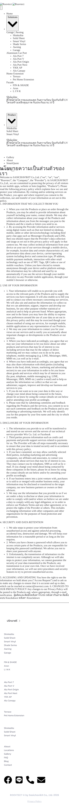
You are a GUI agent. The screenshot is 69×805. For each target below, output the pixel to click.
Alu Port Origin (21, 61)
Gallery (10, 157)
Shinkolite (18, 35)
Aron (15, 88)
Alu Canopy (19, 70)
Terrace (17, 76)
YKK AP (17, 67)
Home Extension (15, 73)
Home (9, 13)
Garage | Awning (15, 32)
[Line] (19, 780)
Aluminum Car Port (16, 53)
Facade (10, 82)
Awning (17, 47)
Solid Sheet (19, 38)
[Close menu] (1, 8)
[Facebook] (8, 780)
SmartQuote (12, 163)
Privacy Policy (34, 801)
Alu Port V (18, 59)
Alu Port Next (20, 65)
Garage (16, 50)
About (9, 160)
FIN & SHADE (21, 85)
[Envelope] (41, 780)
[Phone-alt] (30, 780)
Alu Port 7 (18, 56)
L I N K (17, 91)
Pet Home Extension (23, 79)
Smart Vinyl (19, 41)
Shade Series (19, 44)
